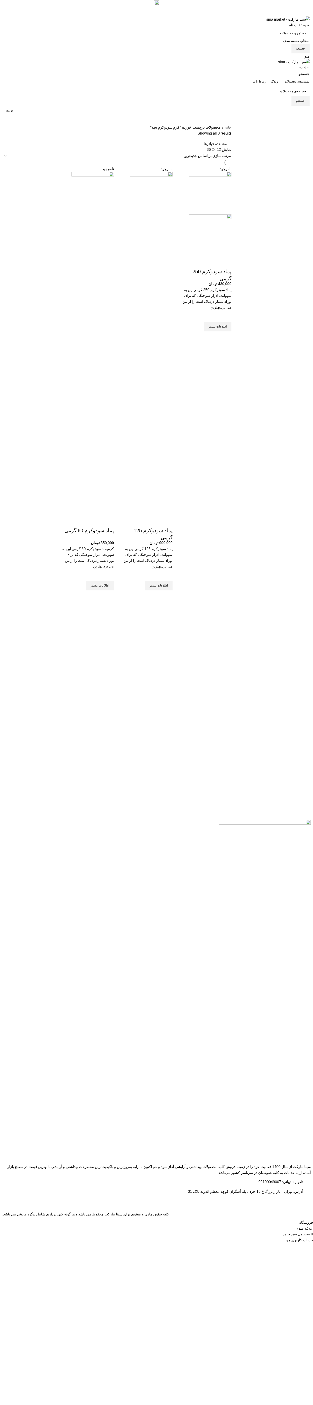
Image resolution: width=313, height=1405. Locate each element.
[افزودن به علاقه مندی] (225, 316)
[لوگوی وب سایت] (288, 19)
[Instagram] (297, 1201)
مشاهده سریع (225, 337)
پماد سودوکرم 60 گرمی (89, 530)
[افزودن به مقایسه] (225, 262)
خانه (228, 127)
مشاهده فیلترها (215, 144)
